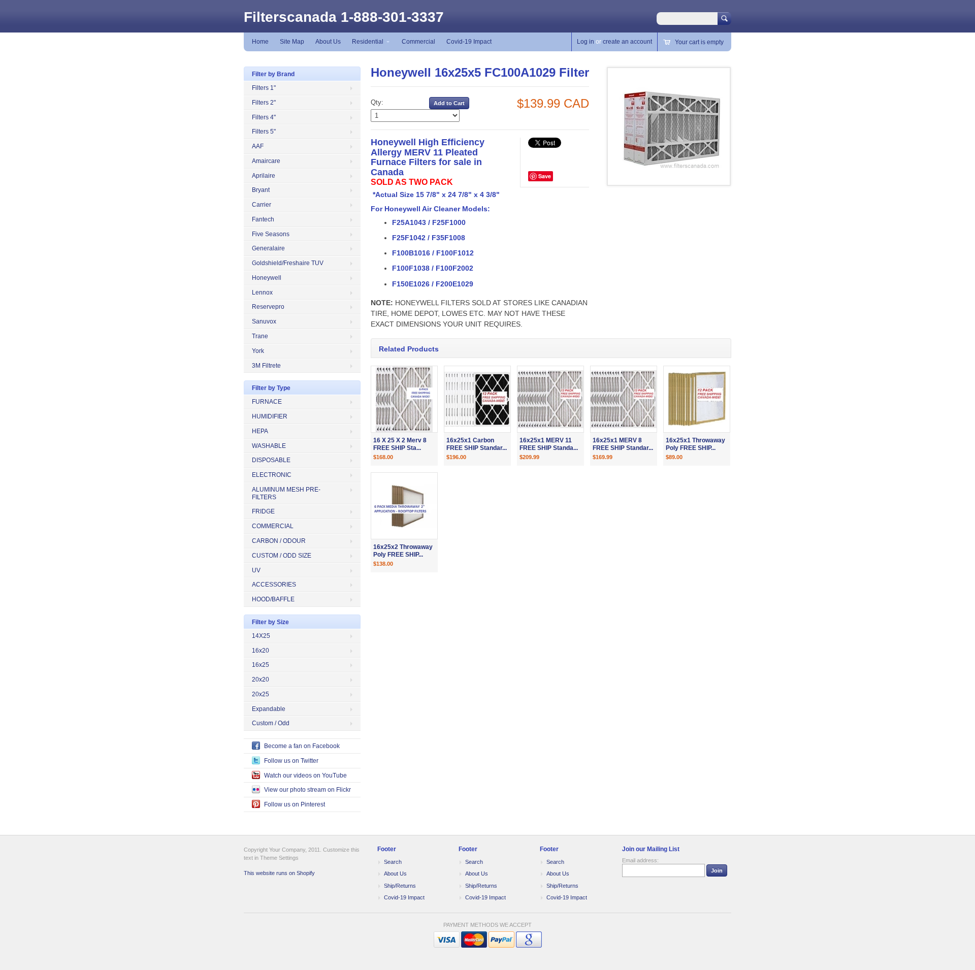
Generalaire (268, 248)
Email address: (640, 860)
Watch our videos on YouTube (305, 775)
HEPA (260, 431)
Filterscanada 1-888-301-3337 (344, 17)
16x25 (260, 664)
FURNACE (267, 401)
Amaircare (266, 161)
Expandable (268, 709)
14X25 (261, 635)
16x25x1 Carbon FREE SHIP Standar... (476, 444)
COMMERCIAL (273, 526)
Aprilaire (263, 175)
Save (544, 176)
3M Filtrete (266, 365)
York (258, 350)
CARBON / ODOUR (279, 540)
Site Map (292, 41)
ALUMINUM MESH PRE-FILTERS (286, 493)
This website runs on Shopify (279, 873)
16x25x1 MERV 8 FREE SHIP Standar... (623, 444)
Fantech (263, 219)
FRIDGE (263, 511)
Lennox (262, 292)
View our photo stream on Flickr (307, 789)
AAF (258, 146)
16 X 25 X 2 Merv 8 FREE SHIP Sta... (400, 444)
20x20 (260, 679)
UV (256, 570)
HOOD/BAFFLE (273, 599)
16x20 (260, 650)
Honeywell (266, 277)
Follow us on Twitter (291, 760)
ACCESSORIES (274, 584)
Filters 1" (264, 87)
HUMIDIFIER (269, 416)
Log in (585, 41)
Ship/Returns (400, 886)
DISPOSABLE (271, 460)
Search (393, 862)
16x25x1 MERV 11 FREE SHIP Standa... (548, 444)
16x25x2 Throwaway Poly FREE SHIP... (403, 550)
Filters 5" (264, 131)
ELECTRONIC (271, 474)
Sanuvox (264, 321)
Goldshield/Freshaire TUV (287, 263)
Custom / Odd (270, 723)
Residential (367, 41)
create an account (627, 41)
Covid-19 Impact (469, 41)
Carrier (261, 204)
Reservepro (268, 306)
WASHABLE (269, 445)
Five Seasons (270, 234)
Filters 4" (264, 117)
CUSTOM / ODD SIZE (281, 555)
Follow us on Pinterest (294, 804)
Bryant (261, 189)
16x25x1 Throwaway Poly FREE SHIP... (695, 444)
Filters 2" (264, 102)
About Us (328, 41)
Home (260, 41)
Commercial (418, 41)
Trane (260, 336)
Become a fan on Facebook (302, 746)
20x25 (260, 694)
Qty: (377, 102)
